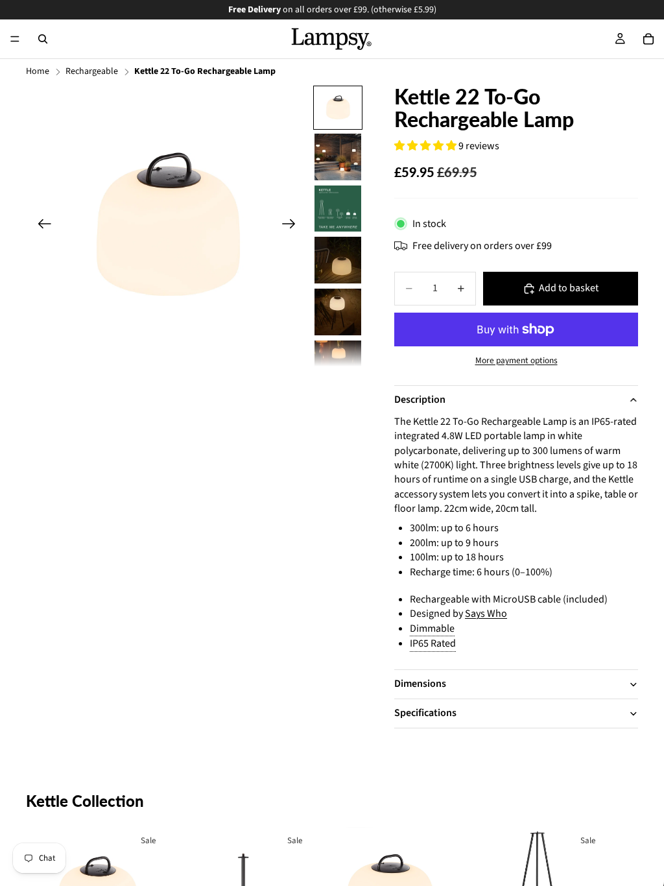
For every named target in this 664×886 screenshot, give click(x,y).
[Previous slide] (40, 225)
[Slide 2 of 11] (337, 157)
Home (37, 72)
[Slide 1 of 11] (337, 107)
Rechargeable (91, 72)
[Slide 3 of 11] (337, 209)
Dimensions (420, 683)
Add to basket (569, 288)
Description (419, 399)
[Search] (43, 39)
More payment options (516, 360)
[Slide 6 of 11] (337, 364)
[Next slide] (292, 225)
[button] (426, 146)
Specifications (425, 713)
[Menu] (15, 39)
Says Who (486, 613)
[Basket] (648, 39)
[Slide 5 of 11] (337, 312)
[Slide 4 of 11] (337, 260)
